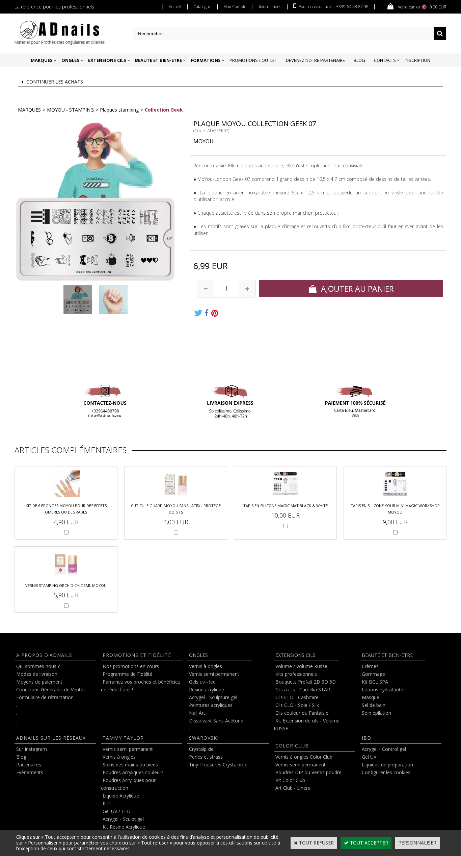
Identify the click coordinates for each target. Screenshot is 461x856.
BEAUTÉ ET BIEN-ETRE (387, 655)
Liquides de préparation (387, 764)
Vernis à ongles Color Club (303, 757)
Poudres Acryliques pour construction (128, 784)
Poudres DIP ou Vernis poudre (308, 772)
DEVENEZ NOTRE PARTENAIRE (315, 60)
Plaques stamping (119, 109)
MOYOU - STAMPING (70, 109)
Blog (359, 60)
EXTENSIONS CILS (107, 60)
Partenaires (28, 764)
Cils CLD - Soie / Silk (297, 705)
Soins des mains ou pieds (130, 764)
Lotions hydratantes (384, 689)
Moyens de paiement (39, 682)
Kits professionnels (296, 674)
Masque (370, 697)
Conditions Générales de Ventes (51, 689)
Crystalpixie (201, 749)
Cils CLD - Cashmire (297, 697)
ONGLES (70, 60)
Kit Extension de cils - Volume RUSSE (307, 724)
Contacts (385, 60)
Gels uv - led (202, 682)
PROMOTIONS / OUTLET (253, 60)
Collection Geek (164, 109)
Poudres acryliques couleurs (133, 772)
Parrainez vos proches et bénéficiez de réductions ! (140, 686)
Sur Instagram (31, 749)
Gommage (373, 674)
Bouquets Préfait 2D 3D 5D (305, 682)
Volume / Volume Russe (301, 666)
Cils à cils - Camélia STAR (302, 689)
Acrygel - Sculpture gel (213, 697)
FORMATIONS (206, 60)
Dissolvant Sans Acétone (216, 720)
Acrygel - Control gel (384, 749)
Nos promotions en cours (131, 666)
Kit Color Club (290, 780)
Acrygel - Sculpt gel (123, 819)
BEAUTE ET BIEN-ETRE (158, 60)
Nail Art (197, 713)
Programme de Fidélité (128, 674)
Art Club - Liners (292, 788)
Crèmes (370, 666)
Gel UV (369, 757)
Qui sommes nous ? (38, 666)
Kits (107, 803)
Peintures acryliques (211, 705)
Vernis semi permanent (128, 749)
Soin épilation (376, 713)
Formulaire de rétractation (45, 697)
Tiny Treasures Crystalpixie (218, 764)
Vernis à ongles (119, 757)
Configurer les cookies (386, 772)
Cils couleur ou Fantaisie (301, 713)
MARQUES (42, 60)
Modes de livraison (36, 674)
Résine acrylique (206, 689)
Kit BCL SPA (375, 682)
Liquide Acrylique (121, 795)
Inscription (417, 60)
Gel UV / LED (117, 811)
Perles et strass (206, 757)
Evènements (29, 772)
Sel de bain (373, 705)
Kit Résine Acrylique (124, 827)
